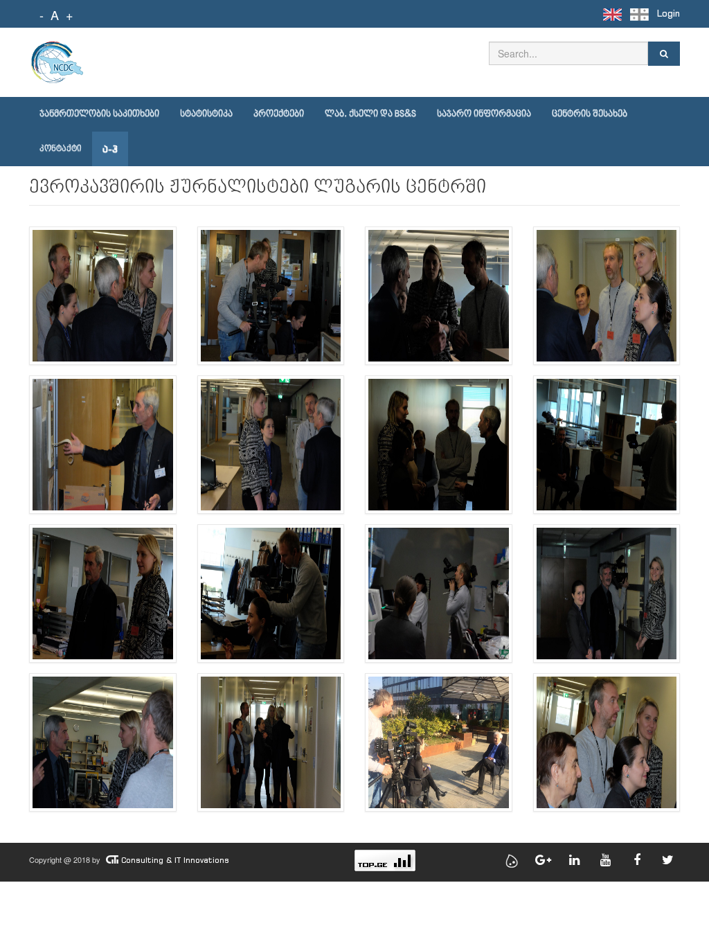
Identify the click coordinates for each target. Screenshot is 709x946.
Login (668, 13)
